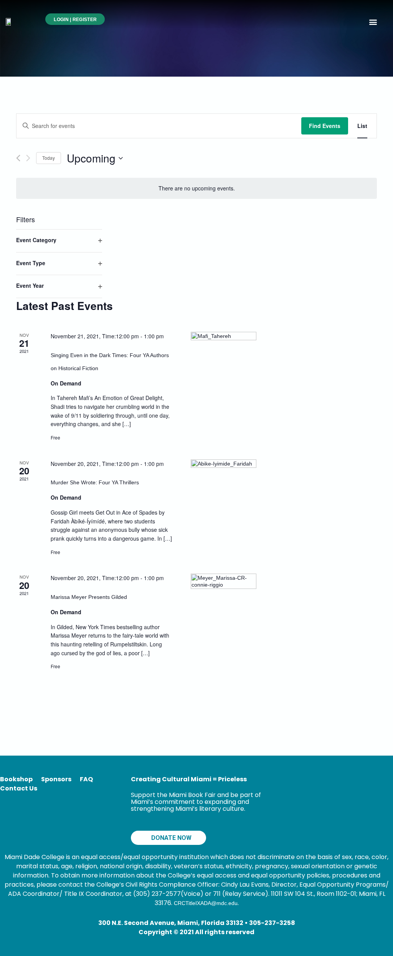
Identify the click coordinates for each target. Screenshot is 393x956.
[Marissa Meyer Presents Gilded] (223, 606)
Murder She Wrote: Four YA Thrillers (95, 482)
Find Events (324, 126)
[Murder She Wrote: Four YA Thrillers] (223, 492)
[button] (373, 21)
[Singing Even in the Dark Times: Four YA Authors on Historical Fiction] (223, 364)
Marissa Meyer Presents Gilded (89, 597)
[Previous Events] (18, 158)
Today (48, 157)
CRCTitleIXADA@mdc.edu (206, 903)
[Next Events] (28, 158)
